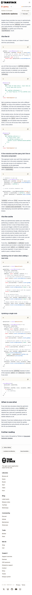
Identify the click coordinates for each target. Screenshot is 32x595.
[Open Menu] (29, 2)
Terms (23, 585)
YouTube (4, 505)
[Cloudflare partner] (26, 6)
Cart (3, 548)
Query (3, 479)
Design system (6, 576)
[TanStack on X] (3, 589)
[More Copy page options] (29, 14)
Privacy (18, 585)
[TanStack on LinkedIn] (20, 589)
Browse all (5, 476)
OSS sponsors (6, 562)
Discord (4, 516)
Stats (3, 536)
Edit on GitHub (7, 447)
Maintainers (5, 522)
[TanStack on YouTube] (16, 589)
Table (3, 487)
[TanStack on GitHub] (12, 589)
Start (3, 485)
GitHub (4, 519)
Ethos (3, 571)
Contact (4, 568)
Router (4, 482)
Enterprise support (7, 565)
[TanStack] (8, 2)
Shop (3, 545)
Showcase (5, 525)
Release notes (6, 502)
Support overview (7, 556)
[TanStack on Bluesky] (8, 589)
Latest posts (5, 499)
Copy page (25, 13)
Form (3, 490)
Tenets (4, 573)
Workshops (5, 507)
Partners (4, 559)
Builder (4, 533)
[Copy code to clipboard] (27, 47)
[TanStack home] (8, 460)
